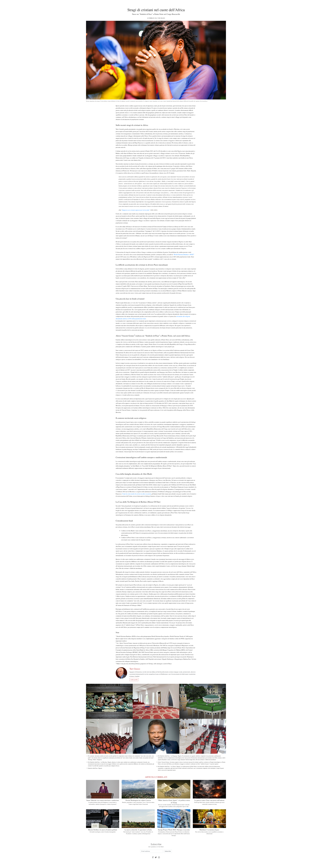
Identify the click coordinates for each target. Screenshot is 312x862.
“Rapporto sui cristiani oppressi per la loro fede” (136, 210)
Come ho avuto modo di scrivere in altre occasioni (136, 494)
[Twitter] (155, 857)
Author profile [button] (134, 679)
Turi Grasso (161, 18)
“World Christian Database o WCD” (183, 254)
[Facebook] (153, 857)
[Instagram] (158, 857)
